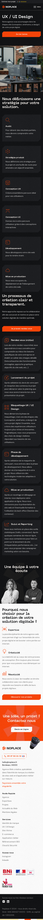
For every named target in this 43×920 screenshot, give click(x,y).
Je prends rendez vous (21, 329)
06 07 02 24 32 (14, 756)
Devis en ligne (22, 729)
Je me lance (21, 34)
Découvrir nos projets (21, 697)
